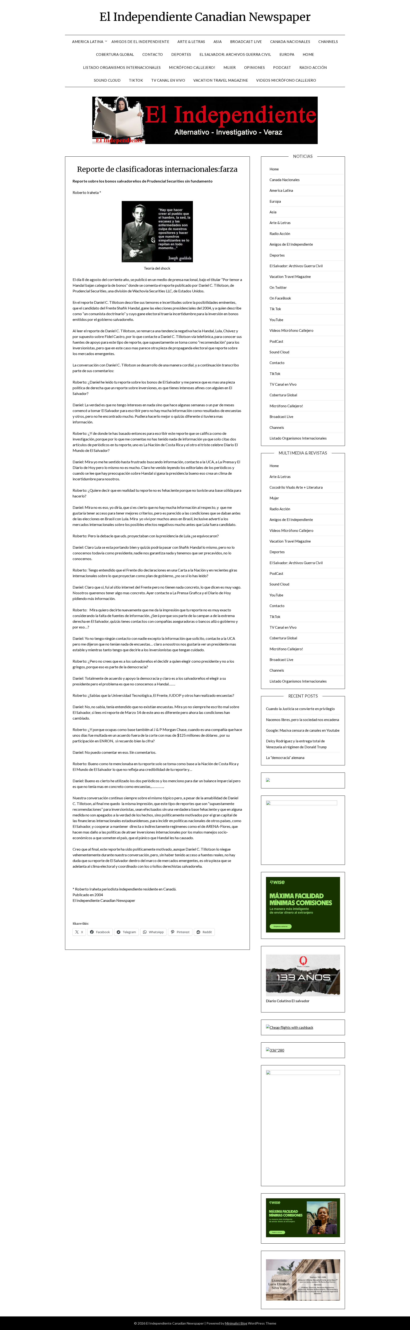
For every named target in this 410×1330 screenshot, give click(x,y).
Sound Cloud (107, 80)
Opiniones (254, 67)
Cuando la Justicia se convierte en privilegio (300, 709)
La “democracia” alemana (285, 757)
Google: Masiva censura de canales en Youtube (303, 730)
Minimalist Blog (236, 1323)
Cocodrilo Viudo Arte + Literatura (296, 487)
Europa (287, 54)
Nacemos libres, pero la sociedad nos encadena (302, 719)
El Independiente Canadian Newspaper (205, 17)
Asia (218, 41)
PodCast (282, 67)
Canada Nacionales (290, 41)
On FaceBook (280, 298)
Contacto (152, 54)
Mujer (230, 67)
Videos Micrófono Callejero (286, 80)
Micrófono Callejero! (192, 67)
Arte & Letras (191, 41)
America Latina (87, 41)
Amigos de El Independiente (140, 41)
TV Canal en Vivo (168, 80)
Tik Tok (275, 309)
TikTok (136, 80)
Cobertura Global (115, 54)
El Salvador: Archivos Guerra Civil (235, 54)
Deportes (181, 54)
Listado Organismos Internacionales (122, 67)
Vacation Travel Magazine (220, 80)
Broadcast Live (246, 41)
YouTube (276, 320)
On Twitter (278, 287)
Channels (328, 41)
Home (308, 54)
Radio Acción (313, 67)
